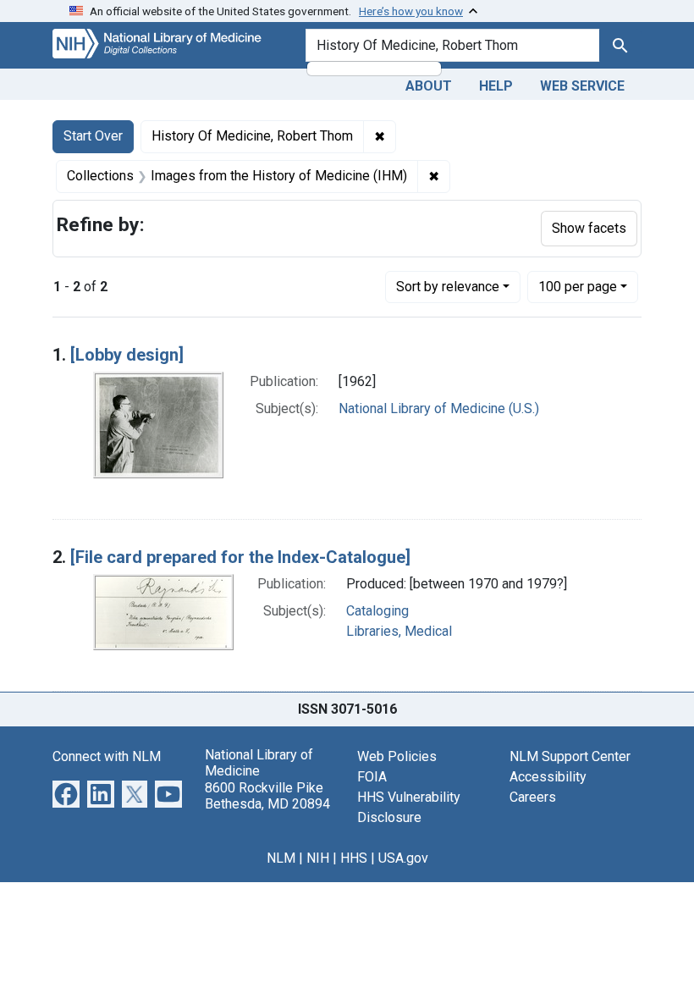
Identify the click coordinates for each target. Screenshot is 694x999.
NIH (317, 858)
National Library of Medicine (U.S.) (439, 408)
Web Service (582, 86)
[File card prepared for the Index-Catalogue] (240, 557)
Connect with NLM (106, 756)
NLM (281, 858)
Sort (447, 287)
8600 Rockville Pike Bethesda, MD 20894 (267, 796)
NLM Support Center (570, 756)
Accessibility (548, 777)
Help (496, 86)
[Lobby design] (127, 355)
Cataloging (377, 611)
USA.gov (403, 858)
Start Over (93, 136)
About (428, 86)
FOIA (372, 777)
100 (577, 286)
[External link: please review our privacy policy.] (66, 793)
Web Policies (397, 756)
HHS (353, 858)
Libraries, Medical (399, 631)
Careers (532, 797)
